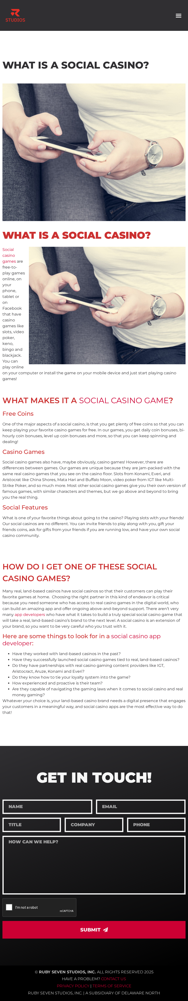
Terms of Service (112, 986)
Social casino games (9, 255)
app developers (30, 614)
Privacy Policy (73, 986)
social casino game (124, 400)
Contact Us (113, 979)
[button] (178, 15)
